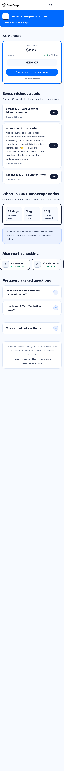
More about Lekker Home (31, 328)
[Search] (50, 5)
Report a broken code (32, 363)
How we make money (42, 359)
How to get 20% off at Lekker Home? (31, 308)
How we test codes (21, 359)
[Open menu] (58, 5)
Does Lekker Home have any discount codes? (31, 292)
